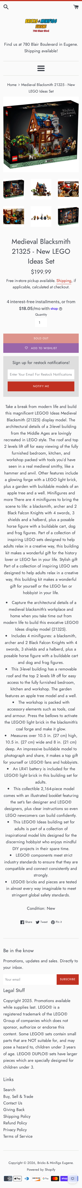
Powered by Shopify (41, 1169)
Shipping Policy (16, 1116)
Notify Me (41, 386)
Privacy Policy (15, 1130)
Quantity (41, 314)
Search (9, 1090)
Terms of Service (18, 1136)
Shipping (63, 280)
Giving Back (13, 1110)
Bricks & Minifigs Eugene (55, 1162)
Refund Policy (15, 1123)
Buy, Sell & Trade (18, 1096)
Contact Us (12, 1103)
